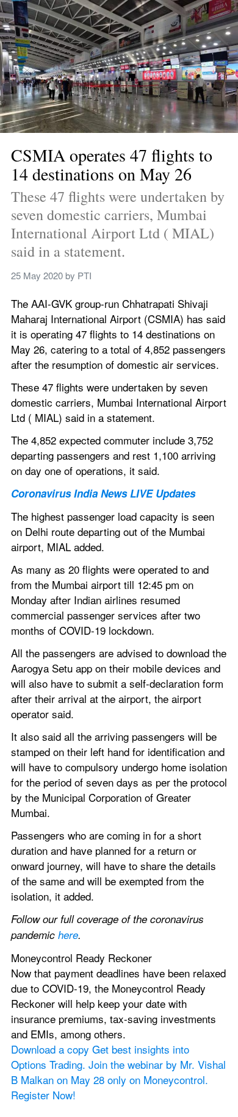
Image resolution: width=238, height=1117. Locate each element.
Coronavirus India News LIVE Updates (103, 493)
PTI (85, 275)
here (68, 934)
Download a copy (51, 1049)
